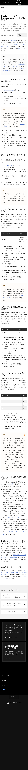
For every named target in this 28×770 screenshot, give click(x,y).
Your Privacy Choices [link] (11, 689)
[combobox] (22, 35)
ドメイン (5, 11)
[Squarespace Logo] (14, 702)
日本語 (12, 696)
